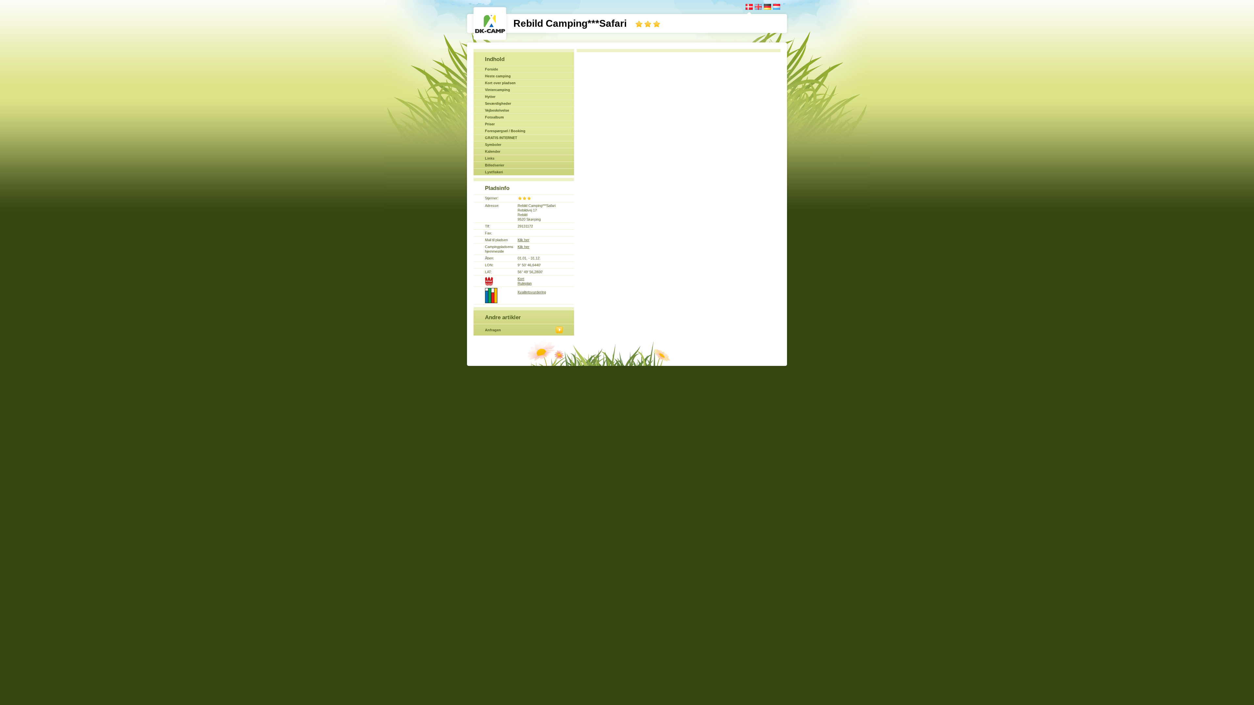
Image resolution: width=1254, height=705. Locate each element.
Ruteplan (525, 283)
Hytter (490, 97)
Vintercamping (497, 90)
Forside (491, 69)
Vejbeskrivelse (497, 110)
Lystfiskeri (494, 172)
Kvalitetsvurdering (532, 292)
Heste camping (498, 76)
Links (489, 158)
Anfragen (493, 330)
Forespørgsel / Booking (505, 131)
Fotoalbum (494, 117)
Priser (490, 124)
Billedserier (494, 165)
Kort (521, 279)
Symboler (493, 145)
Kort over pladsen (500, 83)
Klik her (523, 240)
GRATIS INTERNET (501, 138)
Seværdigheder (498, 103)
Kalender (492, 151)
